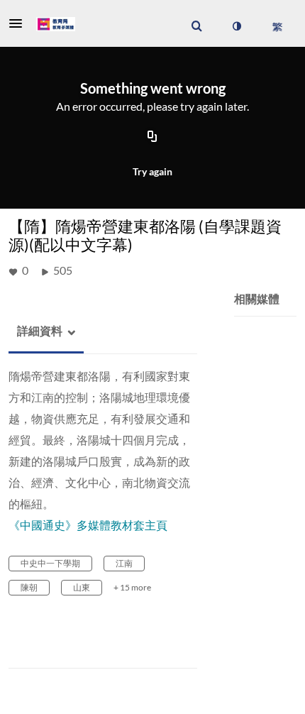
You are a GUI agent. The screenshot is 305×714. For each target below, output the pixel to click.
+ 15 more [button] (132, 587)
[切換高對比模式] (236, 26)
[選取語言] (276, 26)
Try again (152, 171)
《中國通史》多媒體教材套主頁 (88, 525)
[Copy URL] (152, 137)
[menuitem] (196, 26)
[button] (20, 23)
